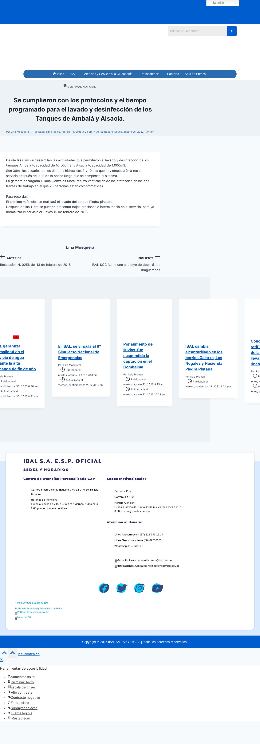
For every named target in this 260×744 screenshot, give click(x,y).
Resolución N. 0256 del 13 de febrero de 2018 (35, 261)
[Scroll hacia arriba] (4, 654)
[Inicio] (65, 86)
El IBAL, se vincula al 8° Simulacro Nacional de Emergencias (79, 352)
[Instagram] (139, 588)
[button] (74, 74)
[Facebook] (103, 588)
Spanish (218, 2)
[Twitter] (121, 588)
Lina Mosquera (20, 131)
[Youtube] (156, 588)
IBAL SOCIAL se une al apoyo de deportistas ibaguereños (126, 264)
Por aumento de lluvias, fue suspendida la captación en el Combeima (138, 355)
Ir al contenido (29, 654)
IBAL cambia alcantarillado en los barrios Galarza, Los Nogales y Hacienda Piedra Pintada (204, 357)
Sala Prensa (135, 374)
